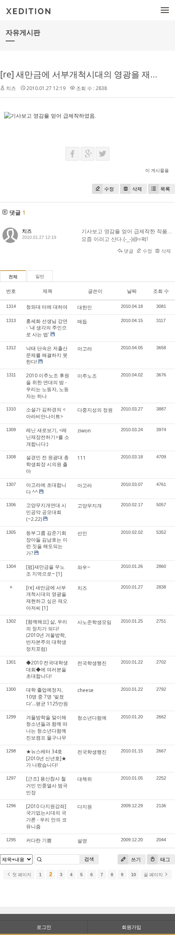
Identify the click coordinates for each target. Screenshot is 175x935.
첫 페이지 (21, 874)
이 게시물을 (157, 170)
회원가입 (131, 927)
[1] (59, 573)
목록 (165, 188)
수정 (109, 188)
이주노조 (87, 375)
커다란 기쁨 (39, 840)
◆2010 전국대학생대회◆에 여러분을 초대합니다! (47, 669)
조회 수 (161, 291)
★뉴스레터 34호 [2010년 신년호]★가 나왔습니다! (46, 758)
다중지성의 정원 (95, 409)
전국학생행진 (92, 663)
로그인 (44, 927)
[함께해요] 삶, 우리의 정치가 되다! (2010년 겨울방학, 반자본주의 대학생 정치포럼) (46, 635)
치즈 (82, 588)
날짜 (132, 291)
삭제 (137, 188)
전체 (13, 276)
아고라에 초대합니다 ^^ (46, 488)
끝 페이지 (154, 874)
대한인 (84, 307)
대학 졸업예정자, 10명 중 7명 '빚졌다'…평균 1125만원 (47, 696)
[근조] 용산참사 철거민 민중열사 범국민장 (47, 785)
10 (133, 874)
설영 (82, 840)
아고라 (84, 348)
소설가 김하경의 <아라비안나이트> (46, 413)
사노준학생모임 (94, 622)
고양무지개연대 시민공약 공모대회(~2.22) (46, 512)
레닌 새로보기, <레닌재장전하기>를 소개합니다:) (47, 437)
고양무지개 (89, 505)
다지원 (84, 806)
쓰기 (135, 859)
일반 (39, 276)
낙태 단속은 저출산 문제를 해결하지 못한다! (47, 355)
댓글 (127, 250)
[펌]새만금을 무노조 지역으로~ (45, 570)
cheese (85, 690)
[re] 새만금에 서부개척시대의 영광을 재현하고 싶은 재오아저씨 (47, 597)
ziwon (84, 430)
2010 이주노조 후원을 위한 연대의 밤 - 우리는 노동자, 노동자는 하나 (47, 385)
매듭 (82, 321)
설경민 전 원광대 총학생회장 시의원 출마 (47, 464)
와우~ (83, 567)
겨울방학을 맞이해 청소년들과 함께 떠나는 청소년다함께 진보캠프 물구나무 (47, 727)
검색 (89, 858)
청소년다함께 (92, 717)
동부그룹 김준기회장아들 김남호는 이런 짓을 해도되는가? (47, 543)
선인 (82, 533)
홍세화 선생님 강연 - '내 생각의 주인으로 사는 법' (47, 328)
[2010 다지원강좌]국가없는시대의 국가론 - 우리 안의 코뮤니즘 (46, 816)
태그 (164, 859)
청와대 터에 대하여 (47, 306)
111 (81, 457)
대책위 (84, 779)
